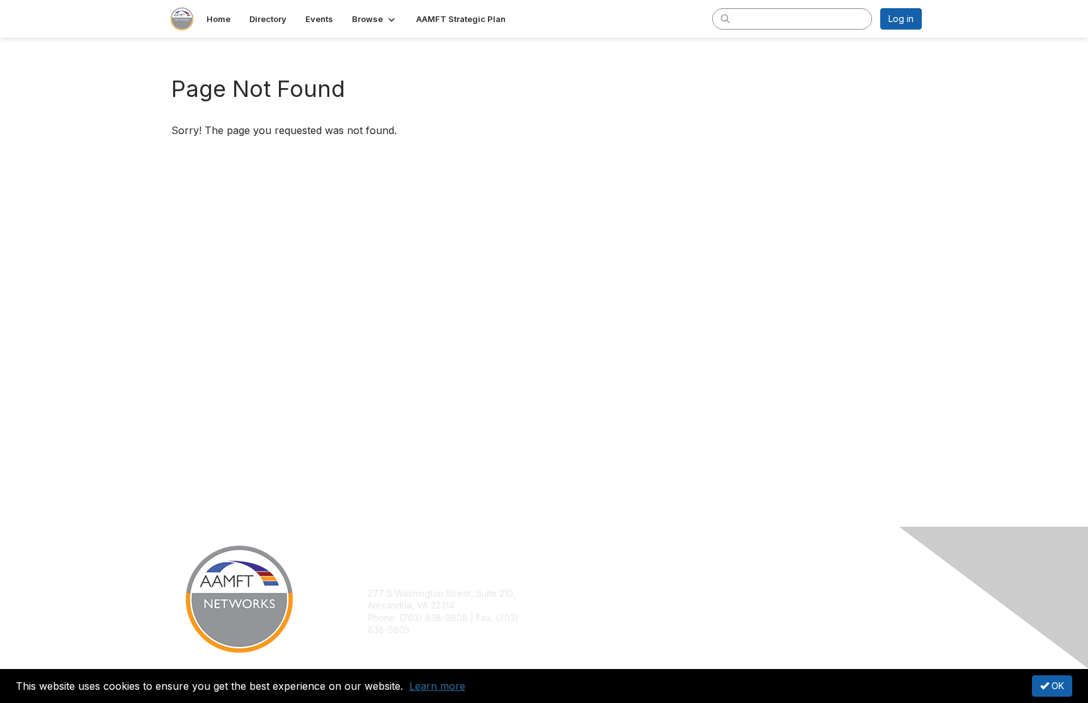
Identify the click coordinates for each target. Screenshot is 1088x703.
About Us (750, 593)
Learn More (573, 617)
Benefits (566, 605)
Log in (901, 18)
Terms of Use (759, 605)
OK (1056, 685)
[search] (725, 18)
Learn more (437, 686)
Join (558, 593)
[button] (375, 18)
